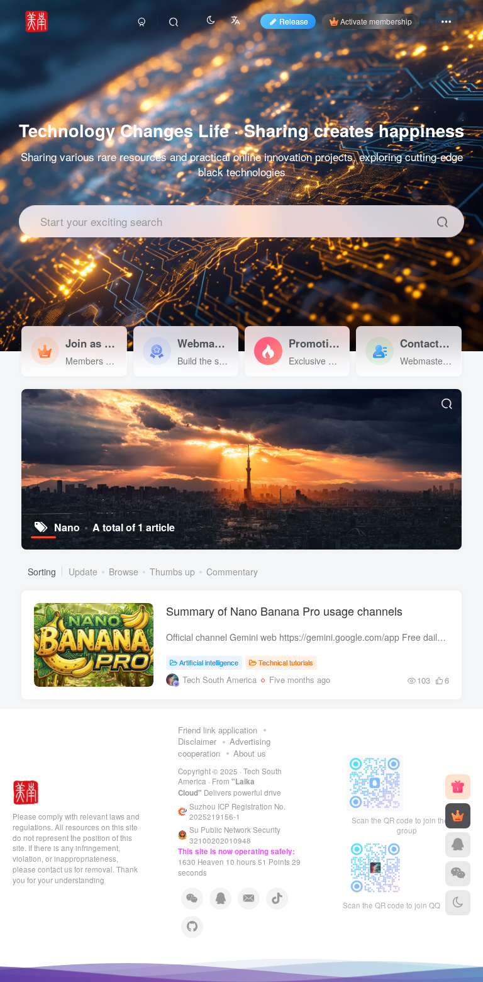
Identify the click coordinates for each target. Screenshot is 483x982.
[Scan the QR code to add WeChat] (457, 873)
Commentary (232, 571)
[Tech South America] (26, 792)
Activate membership (376, 21)
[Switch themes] (457, 902)
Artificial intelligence (208, 662)
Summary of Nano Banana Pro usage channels (284, 610)
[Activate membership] (457, 815)
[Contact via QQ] (457, 844)
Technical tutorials (285, 662)
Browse (123, 571)
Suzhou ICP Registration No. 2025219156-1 (237, 811)
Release (293, 21)
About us (249, 753)
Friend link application (217, 730)
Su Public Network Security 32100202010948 (234, 835)
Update (83, 571)
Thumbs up (172, 571)
